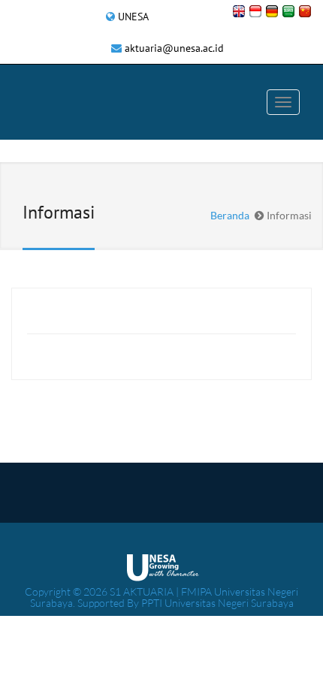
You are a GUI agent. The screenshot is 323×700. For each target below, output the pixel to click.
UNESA (133, 16)
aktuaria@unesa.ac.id (174, 48)
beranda (229, 215)
